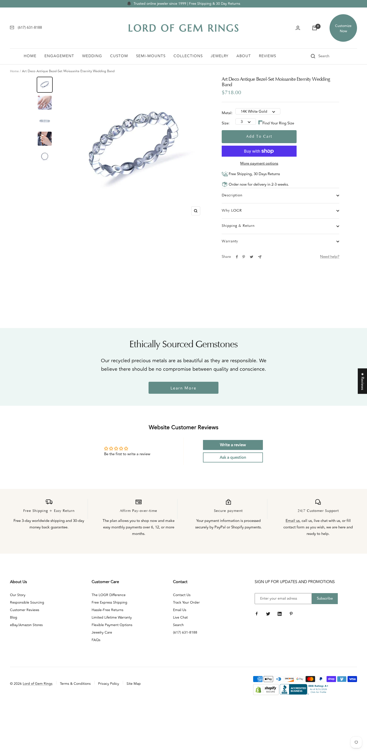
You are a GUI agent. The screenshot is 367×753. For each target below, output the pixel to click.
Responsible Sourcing (27, 602)
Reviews (267, 56)
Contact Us (181, 595)
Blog (13, 617)
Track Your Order (186, 602)
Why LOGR (232, 211)
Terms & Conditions (75, 683)
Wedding (92, 56)
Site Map (134, 683)
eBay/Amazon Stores (26, 625)
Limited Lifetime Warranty (112, 617)
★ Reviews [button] (362, 381)
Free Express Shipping (109, 602)
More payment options (259, 163)
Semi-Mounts (151, 56)
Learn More (183, 388)
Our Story (17, 595)
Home (30, 56)
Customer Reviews (24, 610)
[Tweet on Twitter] (251, 257)
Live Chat (180, 617)
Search (178, 625)
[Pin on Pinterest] (243, 257)
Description (232, 195)
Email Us (179, 610)
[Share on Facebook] (237, 257)
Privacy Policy (108, 683)
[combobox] (330, 56)
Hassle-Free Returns (107, 610)
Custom (119, 56)
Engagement (59, 56)
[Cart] (314, 28)
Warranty (230, 241)
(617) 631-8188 (185, 632)
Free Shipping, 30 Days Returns (254, 174)
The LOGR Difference (109, 595)
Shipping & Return (238, 226)
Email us (293, 521)
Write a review (233, 445)
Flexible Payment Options (112, 625)
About (243, 56)
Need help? (329, 257)
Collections (188, 56)
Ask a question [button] (233, 457)
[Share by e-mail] (259, 257)
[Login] (298, 28)
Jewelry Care (102, 632)
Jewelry (219, 56)
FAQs (96, 640)
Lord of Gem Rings (37, 683)
